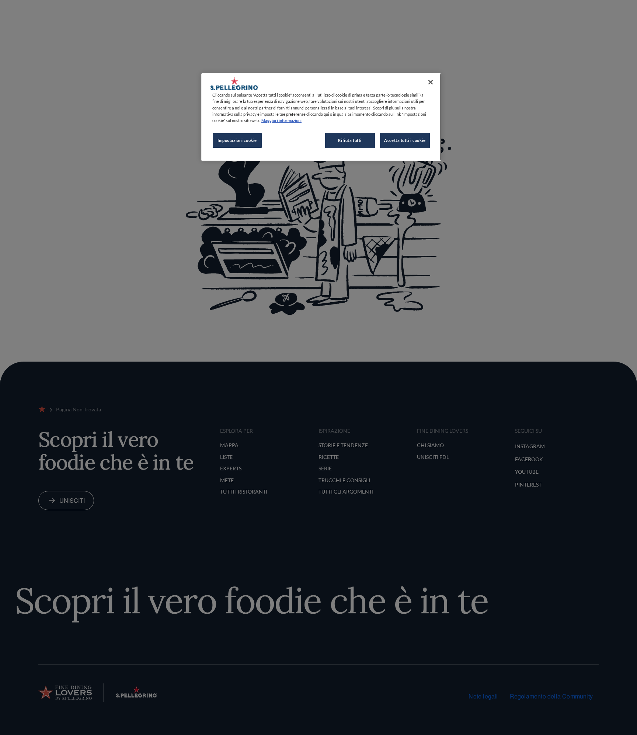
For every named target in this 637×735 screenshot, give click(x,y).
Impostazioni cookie (237, 140)
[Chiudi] (430, 82)
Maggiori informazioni (281, 120)
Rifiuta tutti (349, 140)
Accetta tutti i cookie (405, 140)
